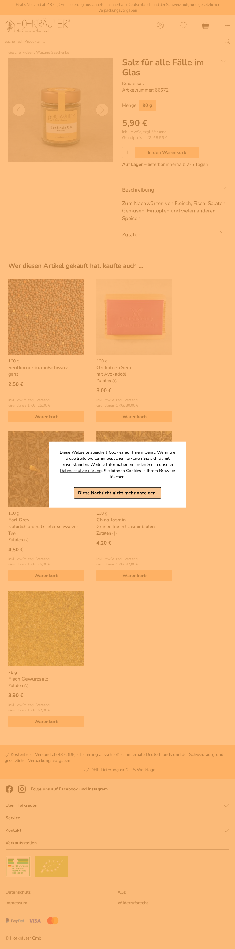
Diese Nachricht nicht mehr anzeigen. (117, 493)
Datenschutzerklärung (81, 471)
